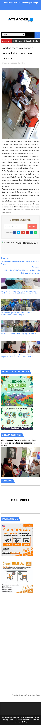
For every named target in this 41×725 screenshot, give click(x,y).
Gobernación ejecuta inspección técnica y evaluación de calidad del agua (16, 313)
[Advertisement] (20, 623)
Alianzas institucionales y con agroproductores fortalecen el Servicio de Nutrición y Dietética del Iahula (19, 293)
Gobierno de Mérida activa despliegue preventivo (19, 334)
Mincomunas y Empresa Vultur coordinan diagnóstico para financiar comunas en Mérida (18, 356)
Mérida (23, 63)
